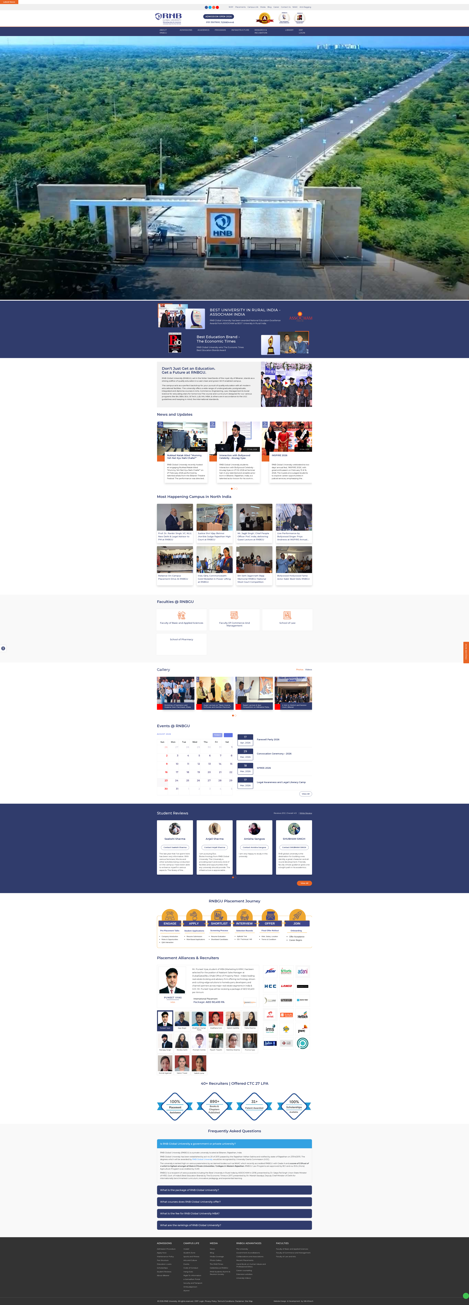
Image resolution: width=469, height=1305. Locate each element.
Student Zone (189, 1253)
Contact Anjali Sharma (175, 847)
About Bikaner (163, 1275)
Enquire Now (466, 652)
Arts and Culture (190, 1260)
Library (289, 30)
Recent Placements (244, 1260)
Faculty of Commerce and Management (293, 1253)
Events (186, 1264)
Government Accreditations (248, 1253)
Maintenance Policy (165, 1256)
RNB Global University (202, 1159)
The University (242, 1249)
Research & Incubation (261, 31)
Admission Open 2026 (218, 16)
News (212, 1249)
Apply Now (161, 1253)
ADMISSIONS (186, 30)
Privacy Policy (211, 1301)
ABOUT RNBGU (163, 31)
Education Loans (164, 1264)
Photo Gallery (215, 1260)
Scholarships (162, 1268)
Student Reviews (164, 1272)
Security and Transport (192, 1283)
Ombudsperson (190, 1287)
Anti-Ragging (305, 7)
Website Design (280, 1301)
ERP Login (302, 31)
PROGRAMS (220, 30)
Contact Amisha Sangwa (214, 847)
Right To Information (192, 1275)
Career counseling (244, 1270)
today (217, 735)
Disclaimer (239, 1301)
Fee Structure (163, 1260)
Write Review (306, 813)
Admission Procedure (166, 1249)
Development (294, 1301)
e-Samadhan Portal (191, 1279)
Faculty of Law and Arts (286, 1256)
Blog (269, 7)
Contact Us (286, 7)
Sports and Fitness (191, 1256)
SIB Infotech (308, 1301)
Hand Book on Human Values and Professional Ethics (251, 1265)
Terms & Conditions (226, 1301)
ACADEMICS (203, 30)
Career (276, 7)
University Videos (243, 1278)
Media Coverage (217, 1256)
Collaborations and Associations (249, 1256)
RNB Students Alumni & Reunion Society (220, 1273)
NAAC (295, 7)
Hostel (186, 1249)
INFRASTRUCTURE (240, 30)
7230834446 (227, 22)
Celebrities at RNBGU (219, 1268)
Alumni (186, 1290)
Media (263, 7)
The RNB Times (216, 1264)
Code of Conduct (190, 1268)
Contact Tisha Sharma (294, 847)
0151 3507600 (213, 22)
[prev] (226, 735)
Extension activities (244, 1274)
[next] (230, 735)
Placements (240, 7)
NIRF (231, 7)
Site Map (249, 1301)
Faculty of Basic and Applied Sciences (292, 1249)
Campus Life (253, 7)
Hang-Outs (188, 1272)
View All (305, 794)
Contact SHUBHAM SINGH (254, 847)
